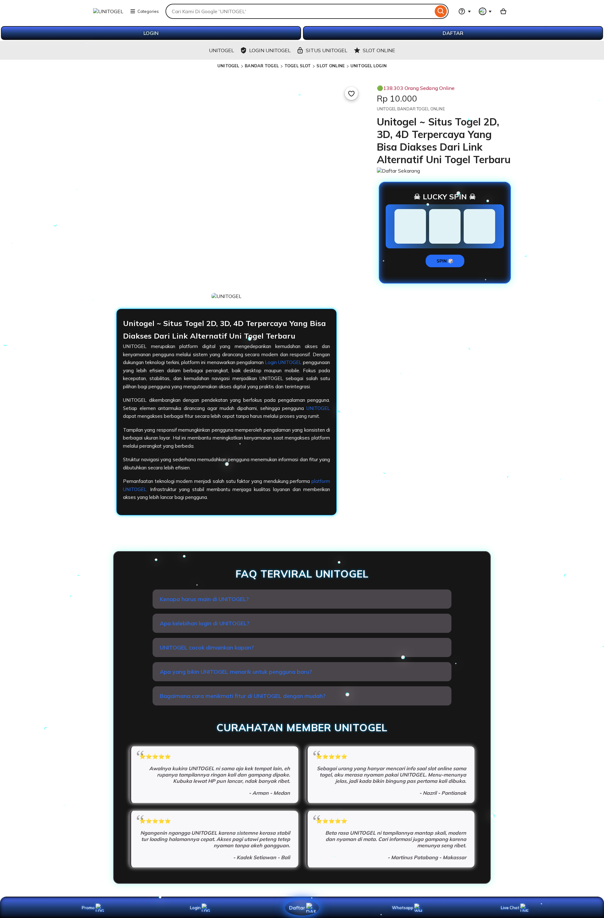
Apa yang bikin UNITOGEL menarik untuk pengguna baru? (236, 671)
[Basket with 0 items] (503, 11)
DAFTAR (453, 33)
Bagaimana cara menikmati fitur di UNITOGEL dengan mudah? (243, 696)
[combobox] (299, 11)
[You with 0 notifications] (485, 11)
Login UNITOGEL (283, 362)
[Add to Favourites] (351, 93)
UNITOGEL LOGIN (368, 65)
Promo (88, 907)
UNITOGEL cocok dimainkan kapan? (207, 647)
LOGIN (151, 33)
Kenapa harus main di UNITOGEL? (204, 599)
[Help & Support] (464, 11)
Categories (148, 11)
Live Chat (510, 907)
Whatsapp (403, 907)
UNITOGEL (228, 65)
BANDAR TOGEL (262, 65)
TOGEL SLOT (297, 65)
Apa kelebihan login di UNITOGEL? (204, 623)
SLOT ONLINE (330, 65)
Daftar (297, 907)
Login (195, 907)
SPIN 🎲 (445, 260)
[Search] (441, 11)
